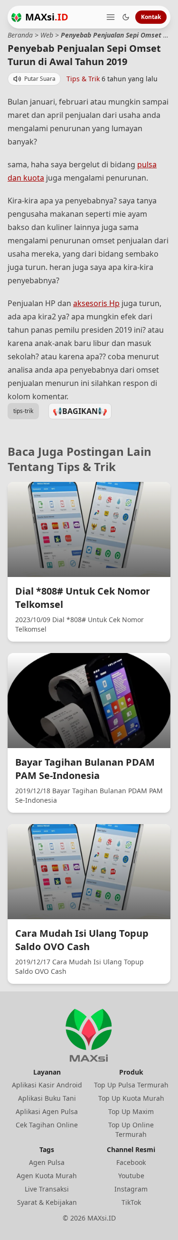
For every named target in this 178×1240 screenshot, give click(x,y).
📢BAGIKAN (80, 411)
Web (46, 34)
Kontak (151, 17)
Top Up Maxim (131, 1111)
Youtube (131, 1175)
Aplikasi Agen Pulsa (47, 1111)
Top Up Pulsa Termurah (131, 1084)
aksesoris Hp (96, 303)
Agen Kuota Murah (47, 1175)
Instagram (131, 1188)
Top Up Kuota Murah (131, 1098)
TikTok (131, 1202)
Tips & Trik (83, 78)
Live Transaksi (47, 1188)
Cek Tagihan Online (47, 1124)
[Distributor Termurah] (16, 17)
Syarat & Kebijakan (47, 1202)
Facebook (131, 1162)
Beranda (20, 34)
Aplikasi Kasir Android (47, 1084)
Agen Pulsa (47, 1162)
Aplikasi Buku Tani (47, 1098)
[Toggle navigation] (110, 17)
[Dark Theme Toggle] (125, 17)
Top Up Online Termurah (131, 1129)
